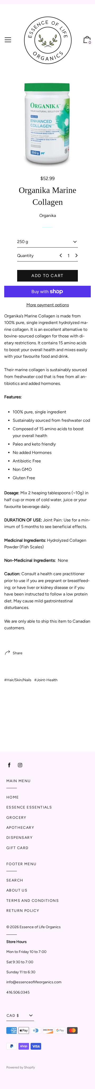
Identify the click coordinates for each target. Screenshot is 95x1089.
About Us (16, 890)
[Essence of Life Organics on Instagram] (20, 765)
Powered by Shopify (20, 1067)
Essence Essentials (29, 807)
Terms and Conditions (32, 900)
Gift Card (17, 848)
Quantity (25, 255)
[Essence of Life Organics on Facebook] (9, 765)
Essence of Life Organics (40, 927)
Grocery (16, 817)
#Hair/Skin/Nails (17, 680)
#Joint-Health (46, 680)
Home (12, 797)
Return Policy (22, 910)
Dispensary (19, 837)
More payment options (47, 304)
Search (14, 880)
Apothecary (20, 827)
